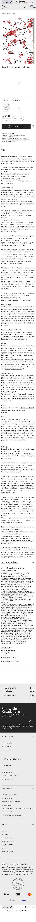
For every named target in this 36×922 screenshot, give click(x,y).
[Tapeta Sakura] (6, 107)
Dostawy (4, 769)
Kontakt (4, 831)
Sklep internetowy (17, 911)
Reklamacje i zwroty (8, 779)
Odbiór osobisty (7, 772)
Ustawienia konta (7, 750)
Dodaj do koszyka (18, 126)
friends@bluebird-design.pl (13, 369)
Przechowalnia (6, 746)
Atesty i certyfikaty (7, 851)
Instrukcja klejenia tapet (9, 795)
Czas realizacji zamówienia (10, 776)
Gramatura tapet (7, 798)
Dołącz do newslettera (30, 721)
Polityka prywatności (8, 841)
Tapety (14, 13)
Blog (3, 848)
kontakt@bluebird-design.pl (11, 136)
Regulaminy (5, 834)
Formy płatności (6, 765)
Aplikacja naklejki (7, 805)
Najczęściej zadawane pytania (11, 815)
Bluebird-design (6, 13)
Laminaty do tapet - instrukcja (11, 801)
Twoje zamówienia (7, 743)
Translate (30, 3)
